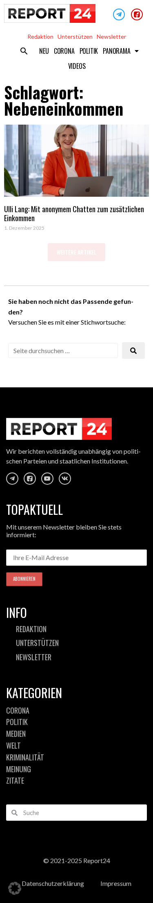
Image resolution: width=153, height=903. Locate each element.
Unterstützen (75, 36)
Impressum (115, 883)
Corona (64, 51)
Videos (77, 66)
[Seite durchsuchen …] (63, 350)
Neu (44, 51)
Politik (89, 51)
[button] (24, 51)
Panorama (116, 51)
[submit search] (133, 350)
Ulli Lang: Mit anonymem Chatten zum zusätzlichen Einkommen (74, 213)
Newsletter (111, 36)
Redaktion (40, 36)
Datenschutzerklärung (53, 883)
